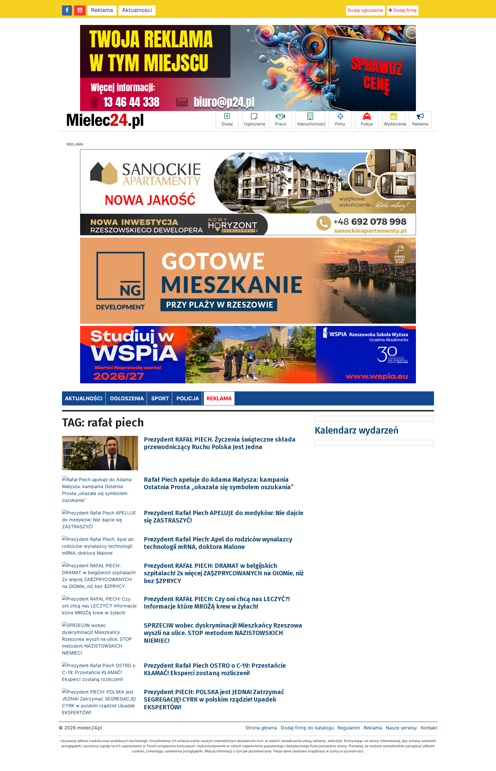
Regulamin (349, 728)
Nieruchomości (311, 123)
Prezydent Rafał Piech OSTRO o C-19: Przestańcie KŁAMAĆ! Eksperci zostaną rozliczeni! (215, 669)
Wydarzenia (394, 123)
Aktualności (137, 10)
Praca (280, 123)
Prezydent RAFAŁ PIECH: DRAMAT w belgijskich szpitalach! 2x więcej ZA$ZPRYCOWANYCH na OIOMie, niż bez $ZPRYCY (224, 573)
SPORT (160, 398)
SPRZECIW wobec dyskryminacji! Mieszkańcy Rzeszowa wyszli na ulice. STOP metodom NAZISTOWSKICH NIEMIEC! (223, 633)
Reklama (102, 10)
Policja (367, 123)
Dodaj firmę (404, 10)
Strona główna (261, 728)
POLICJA (188, 398)
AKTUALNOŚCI (83, 398)
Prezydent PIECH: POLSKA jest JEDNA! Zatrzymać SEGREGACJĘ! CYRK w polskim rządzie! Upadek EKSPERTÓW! (214, 699)
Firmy (340, 123)
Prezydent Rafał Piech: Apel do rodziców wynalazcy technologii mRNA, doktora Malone (218, 543)
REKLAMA (219, 398)
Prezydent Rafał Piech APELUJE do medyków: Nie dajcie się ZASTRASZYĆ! (223, 516)
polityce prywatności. (347, 751)
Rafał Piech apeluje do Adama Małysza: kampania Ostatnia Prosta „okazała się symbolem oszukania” (219, 483)
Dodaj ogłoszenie (365, 10)
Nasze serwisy (401, 728)
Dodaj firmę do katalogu (307, 728)
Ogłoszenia (254, 123)
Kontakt (429, 728)
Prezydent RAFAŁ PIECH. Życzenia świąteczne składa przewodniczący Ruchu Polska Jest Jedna (220, 443)
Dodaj (227, 123)
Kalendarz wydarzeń (357, 430)
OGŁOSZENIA (127, 398)
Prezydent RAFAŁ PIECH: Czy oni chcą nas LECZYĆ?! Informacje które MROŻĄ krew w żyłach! (217, 602)
